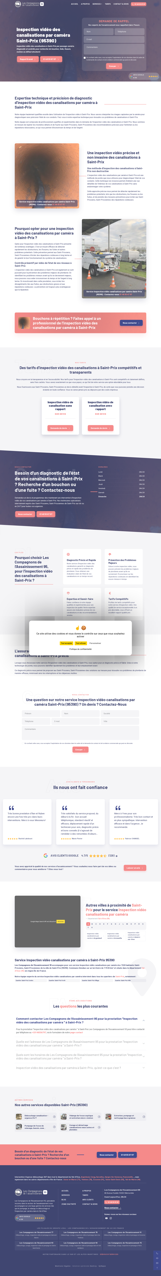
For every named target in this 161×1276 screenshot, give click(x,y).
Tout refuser (81, 643)
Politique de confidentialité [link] (80, 649)
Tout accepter (66, 643)
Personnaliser (95, 643)
